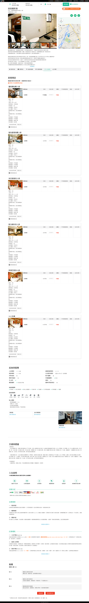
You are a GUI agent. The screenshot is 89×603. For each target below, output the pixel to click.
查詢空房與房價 (12, 124)
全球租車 (70, 0)
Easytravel (46, 602)
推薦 (55, 69)
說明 (48, 69)
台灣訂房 (51, 0)
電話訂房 (19, 124)
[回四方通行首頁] (2, 1)
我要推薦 (41, 593)
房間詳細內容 (14, 127)
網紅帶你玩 (76, 0)
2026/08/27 (51, 94)
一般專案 (25, 94)
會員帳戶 (87, 0)
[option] (70, 417)
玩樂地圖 (82, 0)
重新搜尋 (66, 4)
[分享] (71, 15)
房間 (21, 69)
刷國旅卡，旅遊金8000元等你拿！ (72, 8)
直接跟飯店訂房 (58, 0)
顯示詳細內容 (13, 414)
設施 (30, 69)
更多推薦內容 (50, 593)
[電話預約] (78, 15)
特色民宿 (65, 0)
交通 (39, 69)
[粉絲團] (75, 15)
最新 (13, 69)
